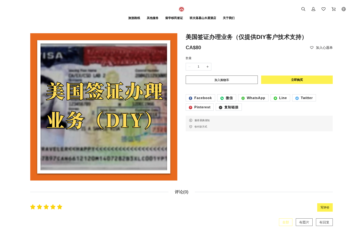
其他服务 (153, 18)
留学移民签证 (174, 18)
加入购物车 (221, 80)
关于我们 (229, 18)
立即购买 (297, 79)
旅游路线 (134, 18)
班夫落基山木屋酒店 (203, 18)
